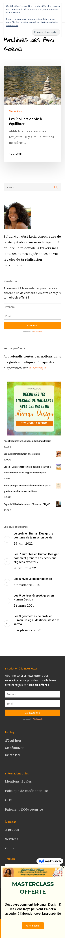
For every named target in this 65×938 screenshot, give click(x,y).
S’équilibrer (13, 740)
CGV (8, 800)
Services (11, 839)
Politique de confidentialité (27, 791)
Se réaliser (13, 755)
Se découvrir (14, 748)
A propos (12, 829)
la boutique (37, 368)
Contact (11, 848)
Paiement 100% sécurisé (24, 809)
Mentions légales (18, 781)
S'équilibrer (16, 111)
